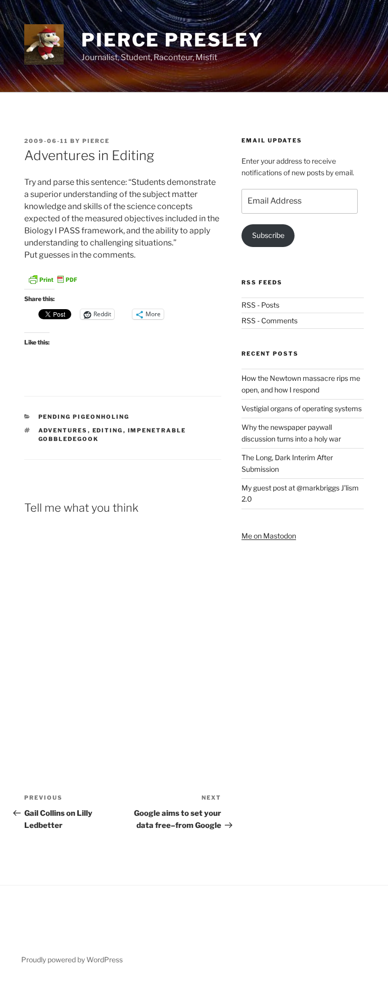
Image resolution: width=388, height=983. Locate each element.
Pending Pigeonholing (84, 416)
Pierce (96, 140)
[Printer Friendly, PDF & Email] (52, 282)
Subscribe (268, 235)
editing (107, 430)
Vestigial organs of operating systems (301, 408)
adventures (63, 430)
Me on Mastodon (268, 535)
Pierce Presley (172, 40)
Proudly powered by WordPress (72, 959)
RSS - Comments (269, 320)
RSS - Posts (260, 305)
